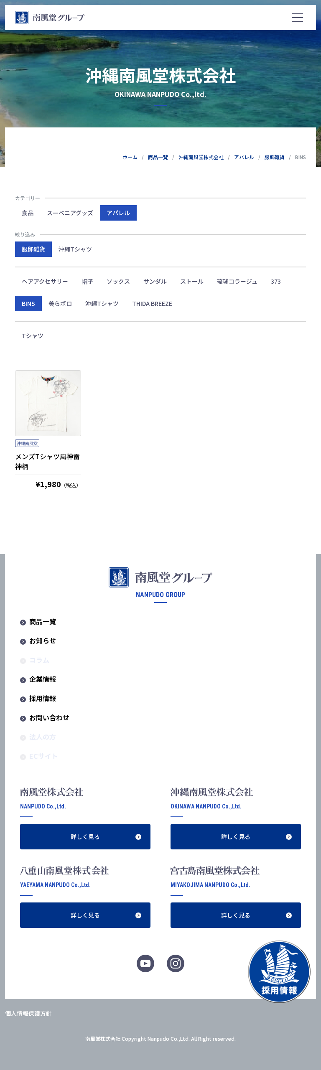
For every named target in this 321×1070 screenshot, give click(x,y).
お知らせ (42, 640)
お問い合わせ (49, 717)
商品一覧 (158, 156)
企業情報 (42, 679)
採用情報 (42, 698)
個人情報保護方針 (28, 1013)
